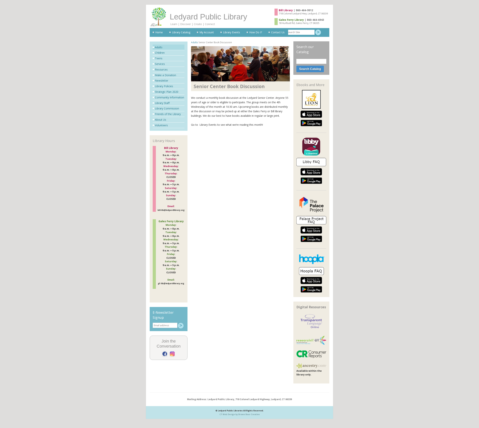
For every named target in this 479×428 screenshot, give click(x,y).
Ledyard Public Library (208, 16)
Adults (194, 42)
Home (159, 32)
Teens (158, 58)
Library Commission (167, 108)
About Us (160, 119)
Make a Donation (165, 75)
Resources (161, 69)
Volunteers (161, 125)
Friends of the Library (168, 114)
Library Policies (164, 86)
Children (160, 52)
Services (160, 64)
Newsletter (161, 80)
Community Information (169, 97)
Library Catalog (181, 32)
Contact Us (278, 32)
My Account (206, 32)
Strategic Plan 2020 (166, 92)
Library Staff (162, 103)
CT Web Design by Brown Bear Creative (239, 414)
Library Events (231, 32)
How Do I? (255, 32)
